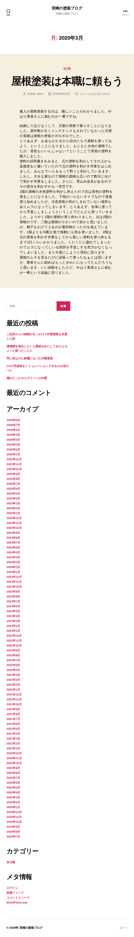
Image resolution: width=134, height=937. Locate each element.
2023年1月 (13, 630)
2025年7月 (13, 483)
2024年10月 (14, 528)
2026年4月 (13, 439)
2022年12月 (14, 635)
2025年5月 (13, 493)
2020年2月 (13, 802)
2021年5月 (13, 728)
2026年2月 (13, 449)
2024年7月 (13, 542)
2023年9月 (13, 591)
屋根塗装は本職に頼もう (67, 81)
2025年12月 (14, 459)
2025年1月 (13, 513)
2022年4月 (13, 674)
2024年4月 (13, 557)
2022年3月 (13, 679)
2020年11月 (14, 758)
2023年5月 (13, 611)
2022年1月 (13, 689)
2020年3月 (13, 797)
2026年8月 (13, 420)
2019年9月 (13, 826)
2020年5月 (13, 787)
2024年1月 (13, 572)
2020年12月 (14, 753)
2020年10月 (14, 763)
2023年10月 (14, 586)
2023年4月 (13, 616)
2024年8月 (13, 537)
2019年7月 (13, 836)
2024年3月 (13, 562)
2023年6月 (13, 606)
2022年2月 (13, 684)
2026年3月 (13, 444)
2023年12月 (14, 576)
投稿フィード (15, 892)
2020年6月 (13, 782)
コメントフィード (18, 897)
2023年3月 (13, 621)
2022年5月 (13, 670)
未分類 (67, 68)
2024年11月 (14, 523)
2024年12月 (14, 518)
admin (39, 93)
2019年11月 (14, 817)
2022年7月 (13, 660)
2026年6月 (13, 430)
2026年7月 (13, 425)
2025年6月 (13, 488)
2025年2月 (13, 508)
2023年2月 (13, 625)
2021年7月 (13, 719)
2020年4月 (13, 792)
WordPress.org (17, 902)
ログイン (12, 887)
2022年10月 (14, 645)
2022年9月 (13, 650)
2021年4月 (13, 733)
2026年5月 (13, 434)
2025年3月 (13, 503)
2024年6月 (13, 547)
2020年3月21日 (61, 93)
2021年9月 (13, 709)
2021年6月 (13, 723)
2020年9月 (13, 768)
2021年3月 (13, 738)
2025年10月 (14, 469)
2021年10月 (14, 704)
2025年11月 (14, 464)
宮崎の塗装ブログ (67, 8)
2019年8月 (13, 831)
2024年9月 (13, 532)
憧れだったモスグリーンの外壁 (27, 378)
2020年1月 (13, 807)
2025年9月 (13, 474)
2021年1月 (13, 748)
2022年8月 (13, 655)
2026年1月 (13, 454)
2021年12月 (14, 694)
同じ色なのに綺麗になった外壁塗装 (30, 358)
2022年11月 (14, 640)
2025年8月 (13, 479)
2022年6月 (13, 665)
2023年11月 (14, 581)
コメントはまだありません (95, 93)
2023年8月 (13, 596)
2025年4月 (13, 498)
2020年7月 (13, 777)
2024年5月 (13, 552)
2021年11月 (14, 699)
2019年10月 (14, 821)
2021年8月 (13, 714)
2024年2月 (13, 567)
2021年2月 (13, 743)
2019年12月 (14, 812)
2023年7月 (13, 601)
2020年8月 (13, 772)
